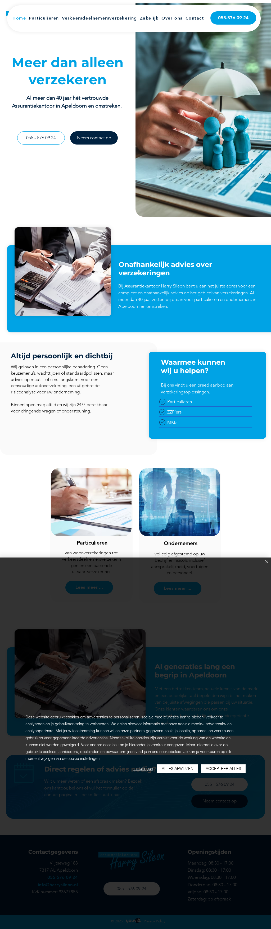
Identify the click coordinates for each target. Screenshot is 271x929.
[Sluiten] (267, 562)
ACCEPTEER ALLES (223, 768)
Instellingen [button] (143, 768)
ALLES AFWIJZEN (177, 768)
